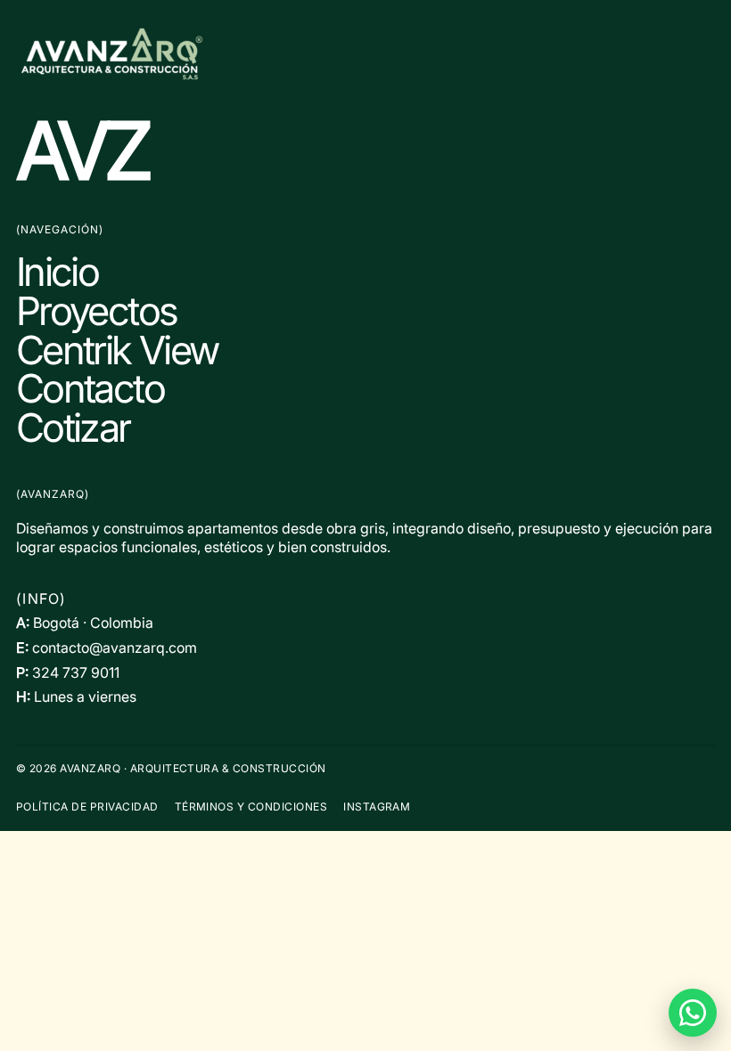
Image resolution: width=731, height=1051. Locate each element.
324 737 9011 (75, 672)
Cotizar (73, 427)
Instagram (376, 806)
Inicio (57, 272)
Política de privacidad (87, 806)
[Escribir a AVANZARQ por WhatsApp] (693, 1013)
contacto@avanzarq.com (114, 647)
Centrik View (117, 350)
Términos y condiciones (251, 806)
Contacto (90, 388)
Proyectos (96, 311)
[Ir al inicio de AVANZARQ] (365, 53)
